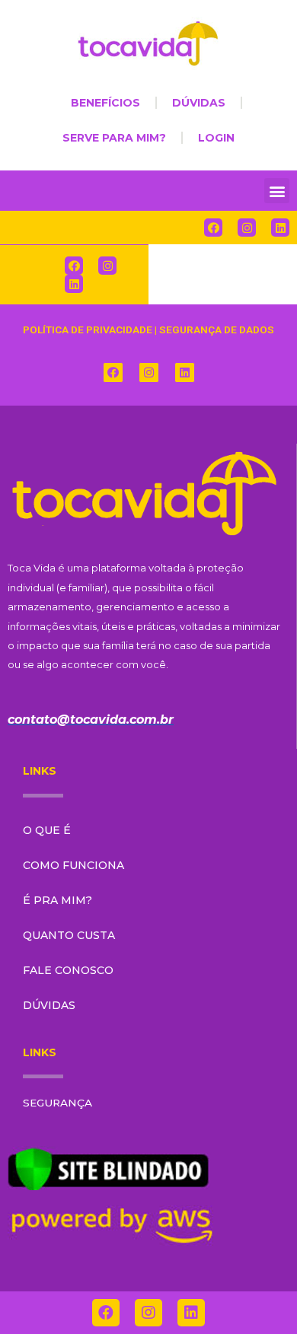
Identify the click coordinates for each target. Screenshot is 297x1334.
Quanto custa (69, 935)
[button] (276, 190)
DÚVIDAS (198, 103)
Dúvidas (49, 1005)
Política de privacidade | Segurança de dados (148, 329)
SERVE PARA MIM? (114, 138)
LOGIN (216, 138)
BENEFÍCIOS (105, 103)
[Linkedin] (280, 227)
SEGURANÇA (57, 1103)
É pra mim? (57, 900)
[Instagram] (247, 227)
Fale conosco (68, 970)
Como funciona (73, 865)
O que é (47, 830)
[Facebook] (213, 227)
